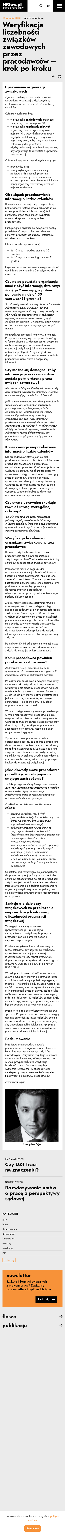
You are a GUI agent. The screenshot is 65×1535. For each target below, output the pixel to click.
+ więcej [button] (9, 1260)
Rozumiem (32, 1528)
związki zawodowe (34, 18)
